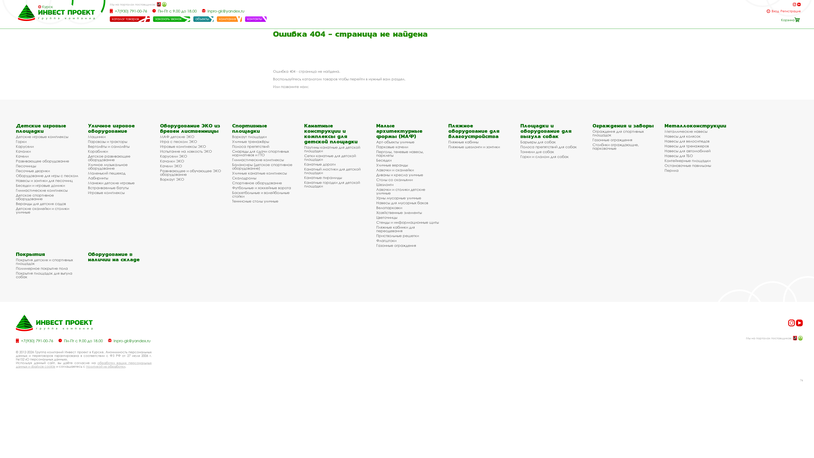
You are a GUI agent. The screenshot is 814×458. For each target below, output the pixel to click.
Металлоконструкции (695, 125)
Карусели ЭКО (173, 156)
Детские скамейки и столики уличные (42, 210)
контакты (254, 19)
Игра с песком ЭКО (178, 141)
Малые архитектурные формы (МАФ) (399, 131)
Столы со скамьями (394, 180)
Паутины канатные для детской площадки (332, 149)
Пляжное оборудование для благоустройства (473, 131)
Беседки (384, 160)
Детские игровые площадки (41, 128)
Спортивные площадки (249, 128)
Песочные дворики (33, 171)
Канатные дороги (320, 164)
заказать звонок (168, 19)
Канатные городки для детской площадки (332, 184)
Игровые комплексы (106, 192)
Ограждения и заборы (623, 125)
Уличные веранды (392, 165)
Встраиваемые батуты (108, 188)
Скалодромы (244, 178)
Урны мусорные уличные (398, 198)
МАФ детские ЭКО (177, 136)
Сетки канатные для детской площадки (330, 157)
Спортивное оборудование (257, 183)
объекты (202, 19)
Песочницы (26, 166)
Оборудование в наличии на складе (114, 256)
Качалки (23, 151)
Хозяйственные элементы (399, 212)
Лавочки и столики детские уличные (400, 191)
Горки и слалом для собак (544, 156)
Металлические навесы (686, 131)
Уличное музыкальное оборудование (108, 166)
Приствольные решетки (397, 235)
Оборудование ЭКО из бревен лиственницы (190, 128)
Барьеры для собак (538, 142)
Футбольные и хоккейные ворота (261, 188)
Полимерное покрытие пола (42, 268)
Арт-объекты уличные (395, 142)
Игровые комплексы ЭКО (183, 146)
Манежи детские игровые (111, 183)
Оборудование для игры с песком (47, 175)
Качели (22, 156)
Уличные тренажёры (250, 141)
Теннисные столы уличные (255, 201)
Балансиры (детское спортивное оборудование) (262, 166)
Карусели (25, 146)
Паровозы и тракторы (107, 141)
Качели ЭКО (171, 166)
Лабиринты (98, 178)
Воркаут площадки (249, 136)
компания (227, 19)
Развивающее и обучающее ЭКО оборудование (190, 172)
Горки (21, 141)
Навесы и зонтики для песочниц (44, 180)
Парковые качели (392, 147)
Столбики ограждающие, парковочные (615, 146)
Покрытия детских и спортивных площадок (44, 261)
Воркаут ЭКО (172, 179)
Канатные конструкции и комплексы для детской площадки (331, 133)
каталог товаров (125, 19)
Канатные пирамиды (323, 177)
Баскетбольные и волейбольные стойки (261, 194)
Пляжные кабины (463, 142)
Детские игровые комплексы (42, 136)
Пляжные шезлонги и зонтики (474, 147)
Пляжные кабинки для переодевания (395, 229)
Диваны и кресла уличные (399, 175)
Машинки (97, 136)
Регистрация (791, 11)
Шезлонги (384, 184)
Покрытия (30, 254)
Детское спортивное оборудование (35, 197)
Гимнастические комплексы (42, 190)
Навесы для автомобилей (688, 151)
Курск (47, 7)
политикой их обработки (105, 366)
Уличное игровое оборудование (111, 128)
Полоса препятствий (250, 146)
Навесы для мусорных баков (402, 203)
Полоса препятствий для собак (548, 147)
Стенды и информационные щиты (407, 222)
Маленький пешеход (106, 173)
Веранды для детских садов (41, 203)
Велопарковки (389, 207)
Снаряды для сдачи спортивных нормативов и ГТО (260, 153)
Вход (775, 11)
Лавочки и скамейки (395, 170)
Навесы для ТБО (679, 156)
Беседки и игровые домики (40, 185)
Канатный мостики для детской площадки (332, 171)
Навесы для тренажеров (687, 146)
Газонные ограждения (396, 245)
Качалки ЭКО (172, 161)
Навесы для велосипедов (687, 141)
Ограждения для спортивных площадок (618, 133)
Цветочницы (386, 217)
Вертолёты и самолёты (109, 146)
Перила (672, 170)
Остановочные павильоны (688, 165)
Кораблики (98, 151)
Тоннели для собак (537, 152)
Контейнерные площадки (688, 160)
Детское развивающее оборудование (109, 158)
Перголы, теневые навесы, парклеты (400, 153)
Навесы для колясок (683, 136)
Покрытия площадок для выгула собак (44, 275)
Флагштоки (386, 240)
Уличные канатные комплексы (259, 173)
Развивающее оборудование (42, 161)
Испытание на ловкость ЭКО (186, 151)
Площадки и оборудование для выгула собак (545, 131)
